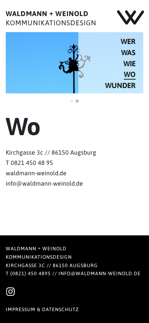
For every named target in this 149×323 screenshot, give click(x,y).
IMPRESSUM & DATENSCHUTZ (42, 309)
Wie (129, 63)
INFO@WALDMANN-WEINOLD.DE (99, 273)
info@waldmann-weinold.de (44, 183)
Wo (130, 74)
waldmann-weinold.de (36, 173)
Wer (128, 41)
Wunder (120, 85)
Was (128, 52)
